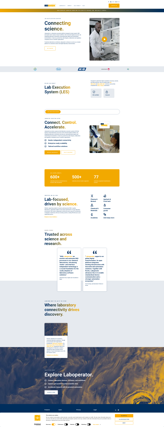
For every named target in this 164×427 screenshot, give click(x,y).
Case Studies (77, 5)
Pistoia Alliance (59, 344)
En (117, 1)
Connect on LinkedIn (52, 355)
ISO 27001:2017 (101, 84)
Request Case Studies (51, 216)
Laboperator (62, 5)
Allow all (124, 415)
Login (113, 1)
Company (69, 5)
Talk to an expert (68, 152)
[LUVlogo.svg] (105, 69)
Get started (50, 48)
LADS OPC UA (50, 346)
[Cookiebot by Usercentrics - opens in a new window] (37, 424)
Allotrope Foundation (57, 343)
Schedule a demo (51, 392)
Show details (96, 424)
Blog (84, 5)
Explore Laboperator (52, 152)
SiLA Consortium (51, 344)
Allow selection (124, 419)
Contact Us (114, 5)
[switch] (66, 424)
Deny (124, 422)
